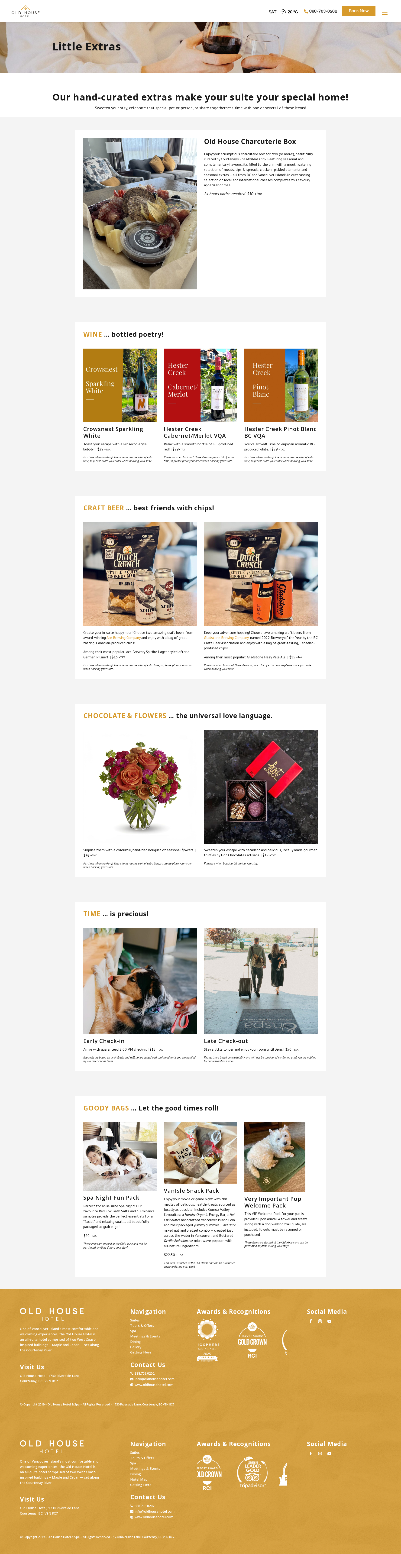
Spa (133, 1331)
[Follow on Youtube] (329, 1321)
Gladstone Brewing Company (226, 637)
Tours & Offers (142, 1325)
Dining (135, 1341)
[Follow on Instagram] (320, 1321)
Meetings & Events (145, 1336)
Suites (135, 1320)
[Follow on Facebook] (310, 1321)
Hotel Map (138, 1479)
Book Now (359, 11)
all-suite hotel (36, 1339)
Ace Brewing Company (123, 637)
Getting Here (140, 1352)
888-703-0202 (323, 11)
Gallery (135, 1347)
